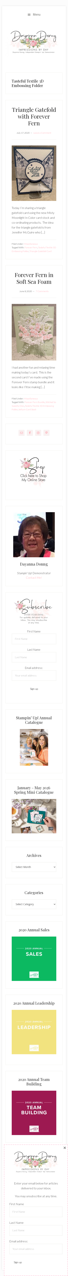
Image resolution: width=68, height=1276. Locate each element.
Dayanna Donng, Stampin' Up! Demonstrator (34, 43)
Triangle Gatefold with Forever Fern (34, 116)
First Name (34, 631)
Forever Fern (31, 247)
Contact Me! (34, 577)
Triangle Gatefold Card (40, 251)
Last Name (33, 649)
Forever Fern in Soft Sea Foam (34, 278)
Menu (37, 14)
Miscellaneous (31, 243)
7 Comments (42, 291)
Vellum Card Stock (27, 409)
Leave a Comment (42, 132)
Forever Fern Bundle (35, 402)
